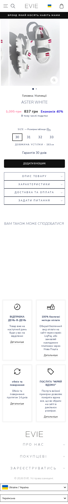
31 (29, 137)
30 (17, 137)
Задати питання (34, 200)
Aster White (17, 269)
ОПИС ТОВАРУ (34, 176)
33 (51, 137)
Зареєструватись (33, 468)
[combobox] (34, 487)
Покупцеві (33, 456)
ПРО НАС (33, 444)
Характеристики (34, 184)
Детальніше (17, 342)
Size (32, 129)
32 (40, 137)
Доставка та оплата (34, 192)
